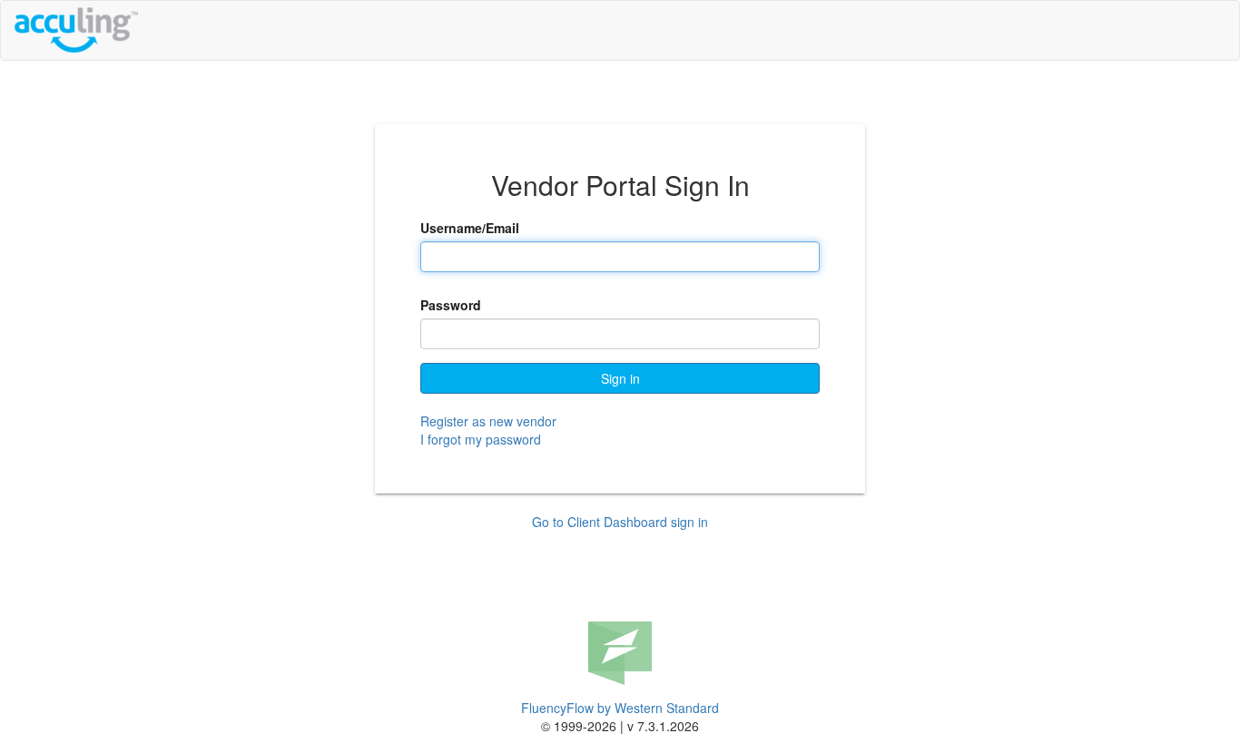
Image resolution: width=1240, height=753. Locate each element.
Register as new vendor (488, 421)
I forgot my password (480, 439)
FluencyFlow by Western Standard (620, 708)
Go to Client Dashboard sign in (620, 522)
